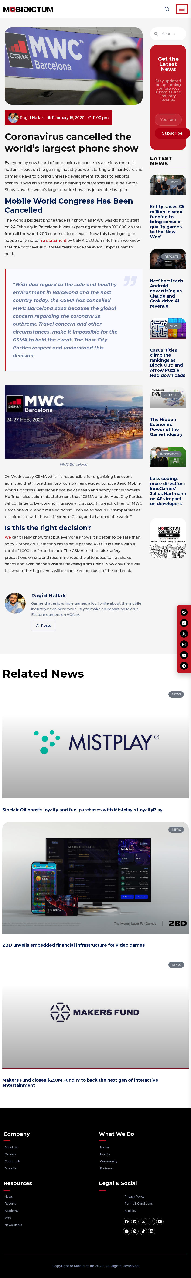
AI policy (130, 1210)
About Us (11, 1147)
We (8, 537)
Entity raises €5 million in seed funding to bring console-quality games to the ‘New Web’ (167, 221)
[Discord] (151, 1231)
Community (108, 1161)
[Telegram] (126, 1231)
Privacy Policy (134, 1196)
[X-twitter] (143, 1221)
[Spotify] (135, 1231)
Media (104, 1147)
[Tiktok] (143, 1231)
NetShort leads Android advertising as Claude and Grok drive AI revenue (166, 293)
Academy (11, 1210)
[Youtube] (160, 1221)
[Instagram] (151, 1221)
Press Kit (11, 1168)
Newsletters (13, 1225)
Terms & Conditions (139, 1203)
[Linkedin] (135, 1221)
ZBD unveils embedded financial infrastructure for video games (73, 945)
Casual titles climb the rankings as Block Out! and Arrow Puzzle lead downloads (167, 363)
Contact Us (12, 1161)
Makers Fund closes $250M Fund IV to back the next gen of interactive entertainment (80, 1083)
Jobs (8, 1217)
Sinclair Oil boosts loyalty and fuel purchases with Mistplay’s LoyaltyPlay (82, 809)
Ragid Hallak (48, 596)
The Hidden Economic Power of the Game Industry (166, 427)
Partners (106, 1168)
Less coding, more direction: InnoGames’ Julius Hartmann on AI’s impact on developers (168, 491)
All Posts (43, 625)
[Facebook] (126, 1221)
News (9, 1196)
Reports (10, 1203)
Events (105, 1154)
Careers (10, 1154)
